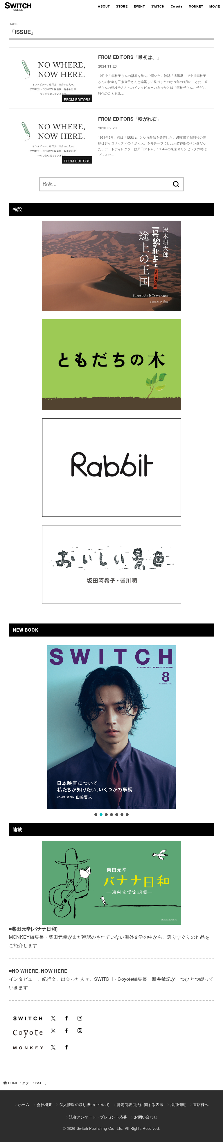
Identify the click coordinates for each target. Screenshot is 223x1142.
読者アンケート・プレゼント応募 (98, 1117)
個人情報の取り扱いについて (84, 1104)
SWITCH (157, 6)
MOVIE (214, 6)
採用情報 (178, 1104)
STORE (121, 6)
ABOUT (104, 6)
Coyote (176, 6)
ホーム (24, 1104)
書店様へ (200, 1104)
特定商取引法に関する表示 (140, 1104)
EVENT (139, 6)
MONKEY (196, 6)
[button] (95, 814)
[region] (111, 731)
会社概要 (44, 1104)
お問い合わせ (145, 1117)
